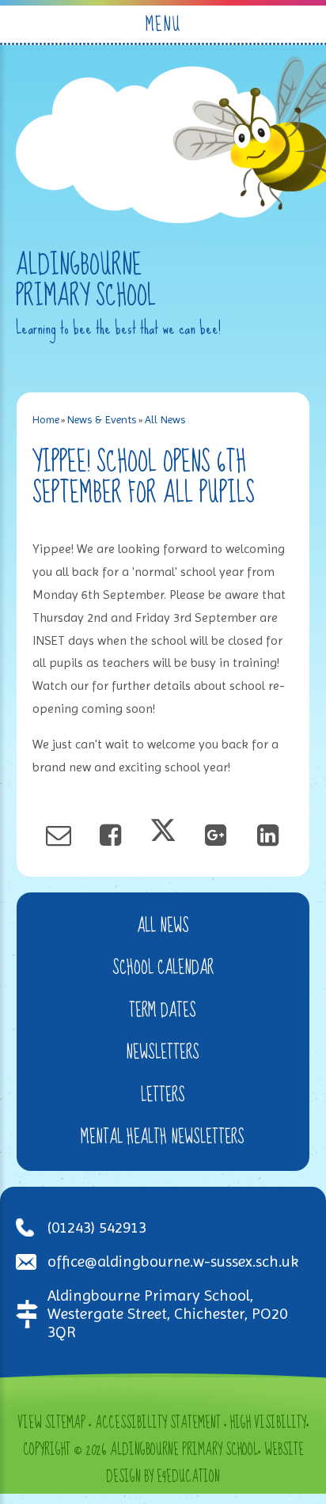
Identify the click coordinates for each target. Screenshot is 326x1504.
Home (45, 419)
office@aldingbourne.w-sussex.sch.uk (172, 1261)
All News (165, 419)
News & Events (101, 419)
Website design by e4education (205, 1464)
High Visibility (268, 1423)
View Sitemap (51, 1423)
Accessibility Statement (158, 1423)
